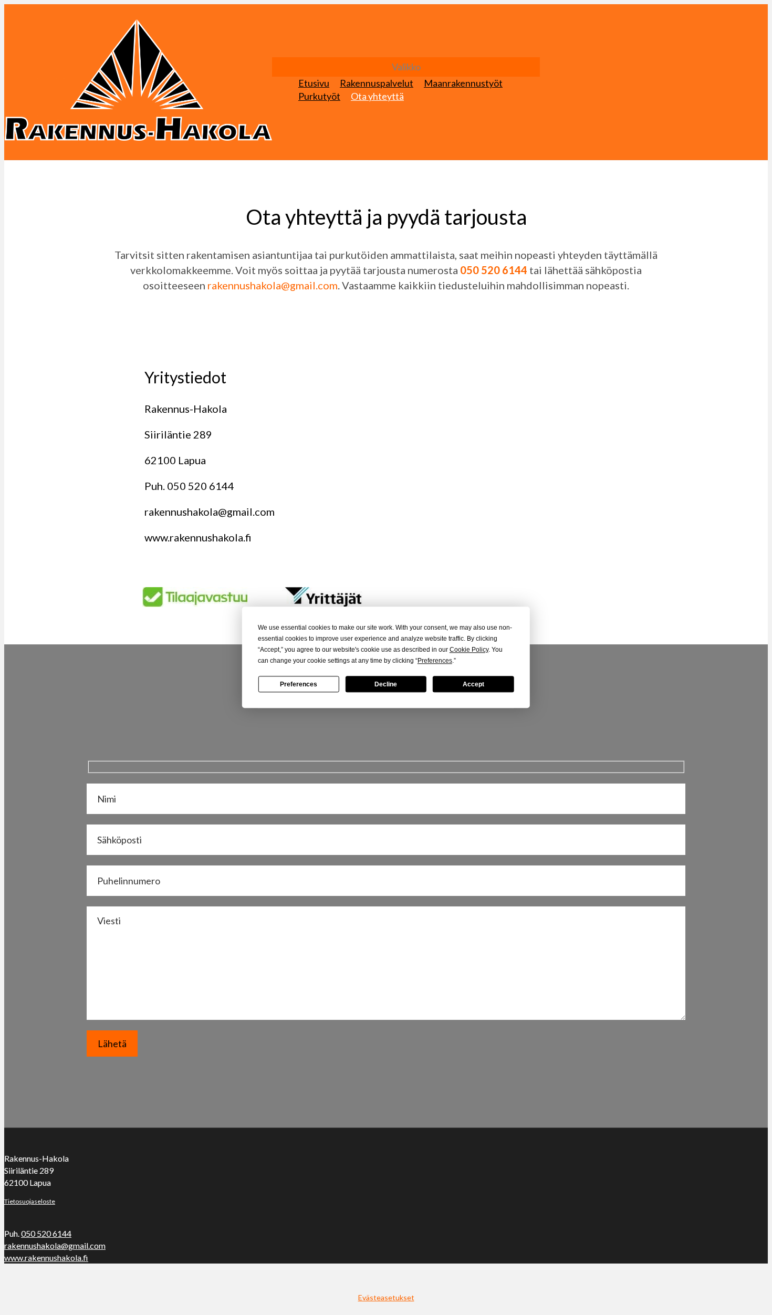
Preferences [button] (435, 660)
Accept (473, 684)
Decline (385, 684)
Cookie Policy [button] (469, 649)
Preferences (298, 684)
